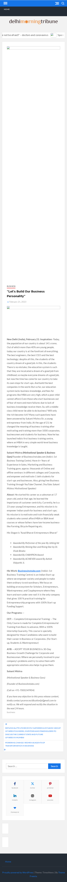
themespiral (15, 812)
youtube (50, 800)
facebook (15, 788)
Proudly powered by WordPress (17, 872)
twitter (32, 788)
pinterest (50, 788)
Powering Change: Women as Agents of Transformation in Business (25, 744)
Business (11, 286)
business (11, 712)
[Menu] (5, 3)
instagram (32, 800)
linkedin (15, 800)
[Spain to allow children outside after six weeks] (49, 35)
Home (7, 9)
